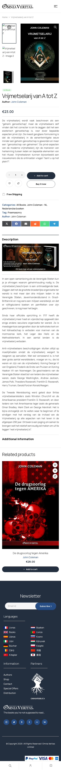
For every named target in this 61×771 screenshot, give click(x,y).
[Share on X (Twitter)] (7, 224)
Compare (18, 183)
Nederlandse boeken (13, 208)
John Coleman (19, 101)
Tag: (4, 212)
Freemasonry (15, 212)
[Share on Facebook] (16, 224)
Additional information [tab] (18, 439)
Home (5, 17)
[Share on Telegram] (54, 224)
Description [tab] (10, 239)
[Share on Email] (25, 224)
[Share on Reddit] (35, 224)
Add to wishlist (9, 183)
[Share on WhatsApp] (45, 224)
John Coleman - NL (37, 204)
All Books (21, 204)
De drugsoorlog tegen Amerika (30, 553)
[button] (55, 27)
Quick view (55, 470)
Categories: (9, 204)
